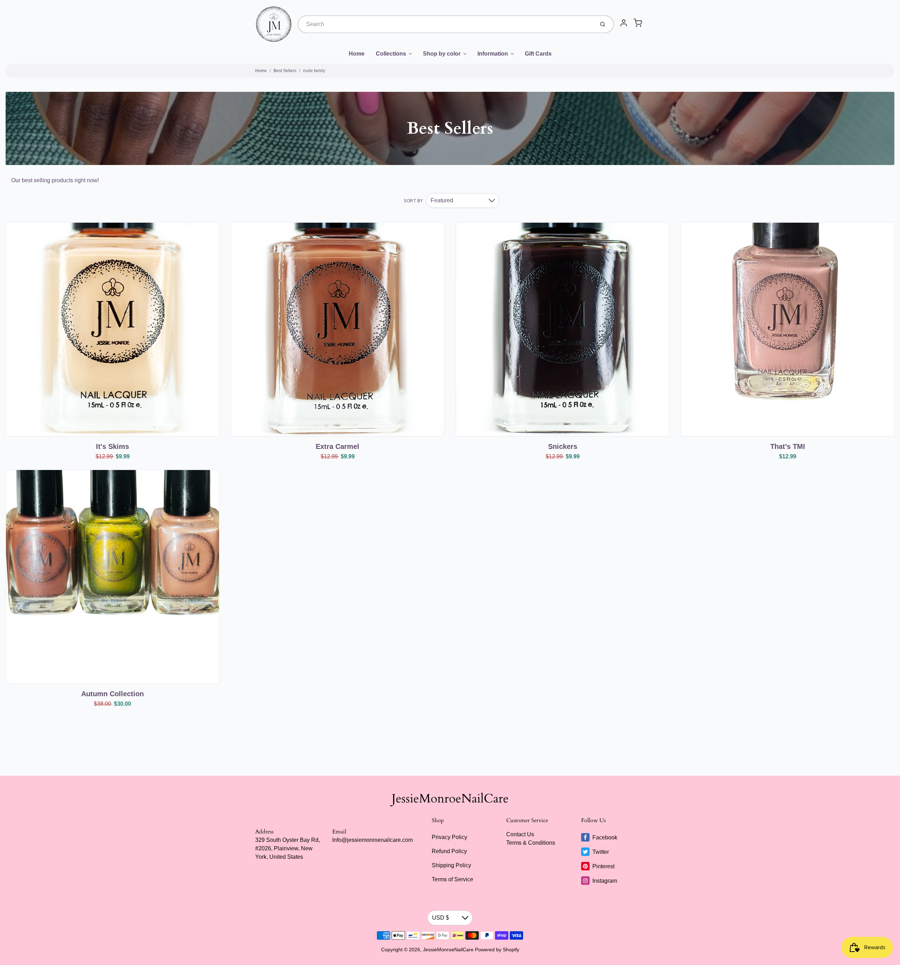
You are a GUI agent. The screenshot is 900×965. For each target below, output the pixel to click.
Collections (391, 54)
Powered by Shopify (497, 949)
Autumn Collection (112, 694)
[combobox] (445, 24)
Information (492, 54)
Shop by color (442, 54)
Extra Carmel (337, 446)
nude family (314, 70)
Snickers (562, 446)
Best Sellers (285, 70)
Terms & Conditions (530, 843)
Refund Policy (449, 851)
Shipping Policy (451, 865)
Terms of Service (452, 879)
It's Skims (112, 446)
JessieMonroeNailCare (450, 798)
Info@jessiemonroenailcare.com (372, 840)
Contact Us (520, 834)
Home (357, 54)
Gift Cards (538, 54)
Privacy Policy (449, 837)
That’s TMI (787, 446)
